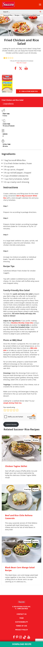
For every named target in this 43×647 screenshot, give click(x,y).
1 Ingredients (8, 103)
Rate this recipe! (21, 63)
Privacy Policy (21, 630)
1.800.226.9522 (22, 608)
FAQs (22, 618)
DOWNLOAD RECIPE (21, 644)
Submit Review (11, 424)
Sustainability (21, 622)
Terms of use (21, 626)
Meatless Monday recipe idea (22, 323)
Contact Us (21, 614)
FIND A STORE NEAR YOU (29, 91)
